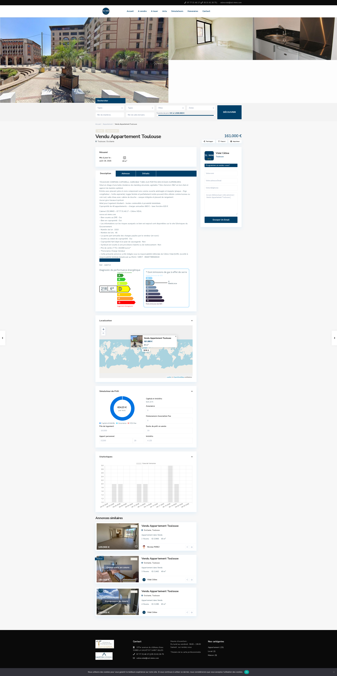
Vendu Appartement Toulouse (157, 338)
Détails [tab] (145, 173)
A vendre (142, 11)
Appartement (108, 124)
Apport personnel (106, 436)
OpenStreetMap (179, 377)
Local (210, 651)
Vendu (100, 131)
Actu (164, 11)
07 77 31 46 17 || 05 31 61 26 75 (150, 654)
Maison (211, 655)
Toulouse (101, 141)
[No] (333, 672)
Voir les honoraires (110, 260)
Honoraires (193, 11)
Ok (247, 672)
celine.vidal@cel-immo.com (147, 658)
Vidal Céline (152, 579)
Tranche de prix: (162, 113)
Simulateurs (177, 11)
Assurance (150, 406)
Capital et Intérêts (154, 399)
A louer (154, 11)
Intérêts (149, 436)
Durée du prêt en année (156, 426)
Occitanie (110, 141)
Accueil (130, 11)
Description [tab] (105, 173)
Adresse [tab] (126, 173)
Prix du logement (106, 426)
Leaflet (169, 377)
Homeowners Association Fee (158, 416)
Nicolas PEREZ (153, 547)
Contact (206, 11)
